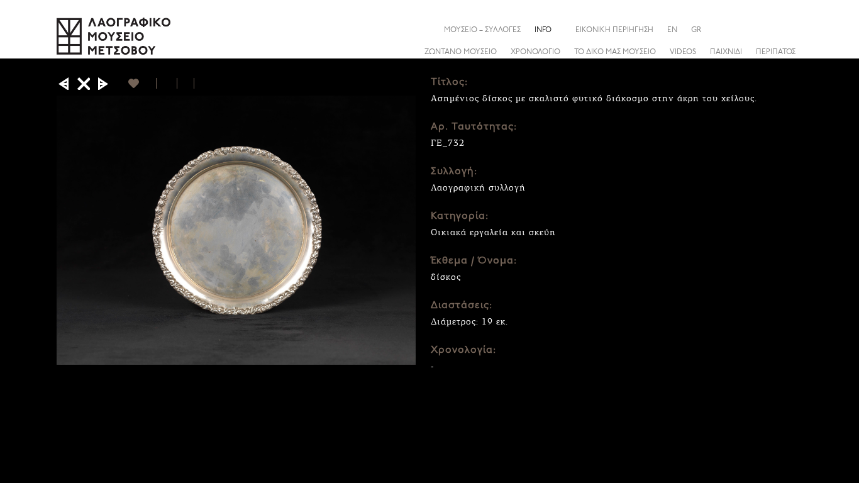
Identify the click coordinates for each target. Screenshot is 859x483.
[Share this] (792, 29)
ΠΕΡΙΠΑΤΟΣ (775, 52)
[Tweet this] (185, 83)
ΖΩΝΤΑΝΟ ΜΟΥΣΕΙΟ (460, 52)
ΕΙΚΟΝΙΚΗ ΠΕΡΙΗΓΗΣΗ (614, 30)
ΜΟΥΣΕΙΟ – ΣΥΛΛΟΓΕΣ (482, 30)
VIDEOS (683, 52)
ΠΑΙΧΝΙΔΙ (726, 52)
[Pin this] (199, 83)
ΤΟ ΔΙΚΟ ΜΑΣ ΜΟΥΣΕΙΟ (615, 52)
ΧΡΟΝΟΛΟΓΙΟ (535, 52)
